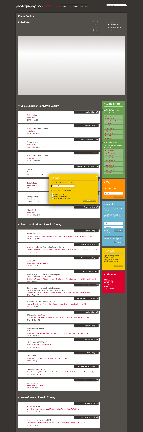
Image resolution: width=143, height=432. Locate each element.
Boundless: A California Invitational (41, 301)
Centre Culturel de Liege (87, 244)
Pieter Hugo (74, 372)
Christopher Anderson (34, 250)
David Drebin (67, 333)
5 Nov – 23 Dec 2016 (33, 320)
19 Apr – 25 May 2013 (33, 361)
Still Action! (31, 356)
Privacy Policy (109, 288)
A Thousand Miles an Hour (37, 156)
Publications (97, 27)
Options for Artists (111, 214)
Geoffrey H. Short (62, 358)
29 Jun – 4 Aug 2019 (33, 238)
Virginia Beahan (48, 279)
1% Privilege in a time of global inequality (44, 274)
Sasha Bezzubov (59, 250)
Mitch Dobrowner (55, 333)
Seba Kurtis (41, 358)
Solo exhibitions (115, 24)
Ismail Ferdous (51, 409)
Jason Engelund (75, 304)
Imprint (106, 286)
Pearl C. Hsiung (67, 236)
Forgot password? (107, 231)
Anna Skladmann (110, 168)
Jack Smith (108, 123)
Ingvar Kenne (84, 372)
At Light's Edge (33, 196)
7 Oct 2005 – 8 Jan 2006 (34, 374)
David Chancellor (110, 160)
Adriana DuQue (54, 423)
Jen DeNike (56, 236)
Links (111, 30)
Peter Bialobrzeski (72, 250)
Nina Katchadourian (80, 236)
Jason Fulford (71, 409)
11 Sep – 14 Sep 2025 (33, 411)
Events (75, 6)
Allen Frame (61, 409)
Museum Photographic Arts (86, 166)
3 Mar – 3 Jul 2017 (32, 281)
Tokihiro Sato (50, 358)
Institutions (84, 6)
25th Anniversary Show (36, 315)
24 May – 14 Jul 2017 (33, 266)
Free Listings (108, 281)
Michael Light (109, 150)
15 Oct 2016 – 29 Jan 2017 (35, 306)
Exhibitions (67, 6)
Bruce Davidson (42, 333)
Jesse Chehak (109, 158)
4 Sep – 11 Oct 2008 (33, 201)
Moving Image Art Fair (88, 417)
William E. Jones (109, 118)
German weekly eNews (60, 196)
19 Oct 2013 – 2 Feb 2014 (35, 174)
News (111, 22)
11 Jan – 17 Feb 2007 (33, 215)
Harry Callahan (52, 318)
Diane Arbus (31, 318)
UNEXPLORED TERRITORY (37, 342)
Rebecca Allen (31, 423)
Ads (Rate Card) (109, 283)
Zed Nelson (108, 155)
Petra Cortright (109, 133)
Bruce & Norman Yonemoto (113, 121)
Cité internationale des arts (86, 380)
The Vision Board (33, 233)
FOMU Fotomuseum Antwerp (85, 366)
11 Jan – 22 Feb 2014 (33, 347)
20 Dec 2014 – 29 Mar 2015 (35, 147)
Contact (95, 22)
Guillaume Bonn (109, 165)
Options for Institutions (112, 216)
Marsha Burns (41, 318)
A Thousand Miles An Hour (37, 128)
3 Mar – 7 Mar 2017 (33, 295)
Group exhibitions (115, 27)
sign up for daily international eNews (62, 183)
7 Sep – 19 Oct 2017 (33, 252)
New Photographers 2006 (37, 369)
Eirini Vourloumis (110, 153)
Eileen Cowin (64, 304)
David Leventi (109, 170)
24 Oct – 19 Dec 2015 (33, 336)
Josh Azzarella (109, 136)
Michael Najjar (42, 263)
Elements (31, 169)
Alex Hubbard (109, 126)
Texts (94, 24)
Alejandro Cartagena (34, 236)
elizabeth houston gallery (86, 258)
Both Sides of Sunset (35, 328)
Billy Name (108, 138)
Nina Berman (47, 250)
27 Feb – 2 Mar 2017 (33, 425)
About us (107, 279)
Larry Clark (30, 409)
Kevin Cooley (31, 117)
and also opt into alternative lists (61, 190)
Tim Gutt (65, 372)
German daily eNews (59, 194)
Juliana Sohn (108, 163)
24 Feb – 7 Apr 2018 (33, 120)
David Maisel (109, 173)
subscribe (89, 200)
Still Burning (32, 115)
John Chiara (43, 304)
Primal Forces (32, 142)
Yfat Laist (40, 385)
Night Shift (31, 210)
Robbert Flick (77, 333)
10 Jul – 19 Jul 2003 (33, 388)
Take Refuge (32, 183)
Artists (58, 6)
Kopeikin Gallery (90, 112)
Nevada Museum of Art (87, 139)
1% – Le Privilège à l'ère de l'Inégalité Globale (45, 247)
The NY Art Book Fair (88, 404)
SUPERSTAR (31, 261)
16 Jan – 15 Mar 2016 (33, 133)
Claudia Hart (75, 423)
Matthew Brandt (32, 304)
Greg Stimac (108, 131)
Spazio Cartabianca (89, 271)
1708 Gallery (91, 353)
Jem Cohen (108, 116)
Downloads (96, 33)
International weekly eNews (61, 198)
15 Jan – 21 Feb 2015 (33, 161)
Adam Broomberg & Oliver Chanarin (38, 372)
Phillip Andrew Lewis (44, 345)
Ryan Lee (92, 153)
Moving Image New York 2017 (39, 420)
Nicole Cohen (109, 128)
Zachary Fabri (65, 423)
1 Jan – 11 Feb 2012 (33, 188)
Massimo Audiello (89, 207)
